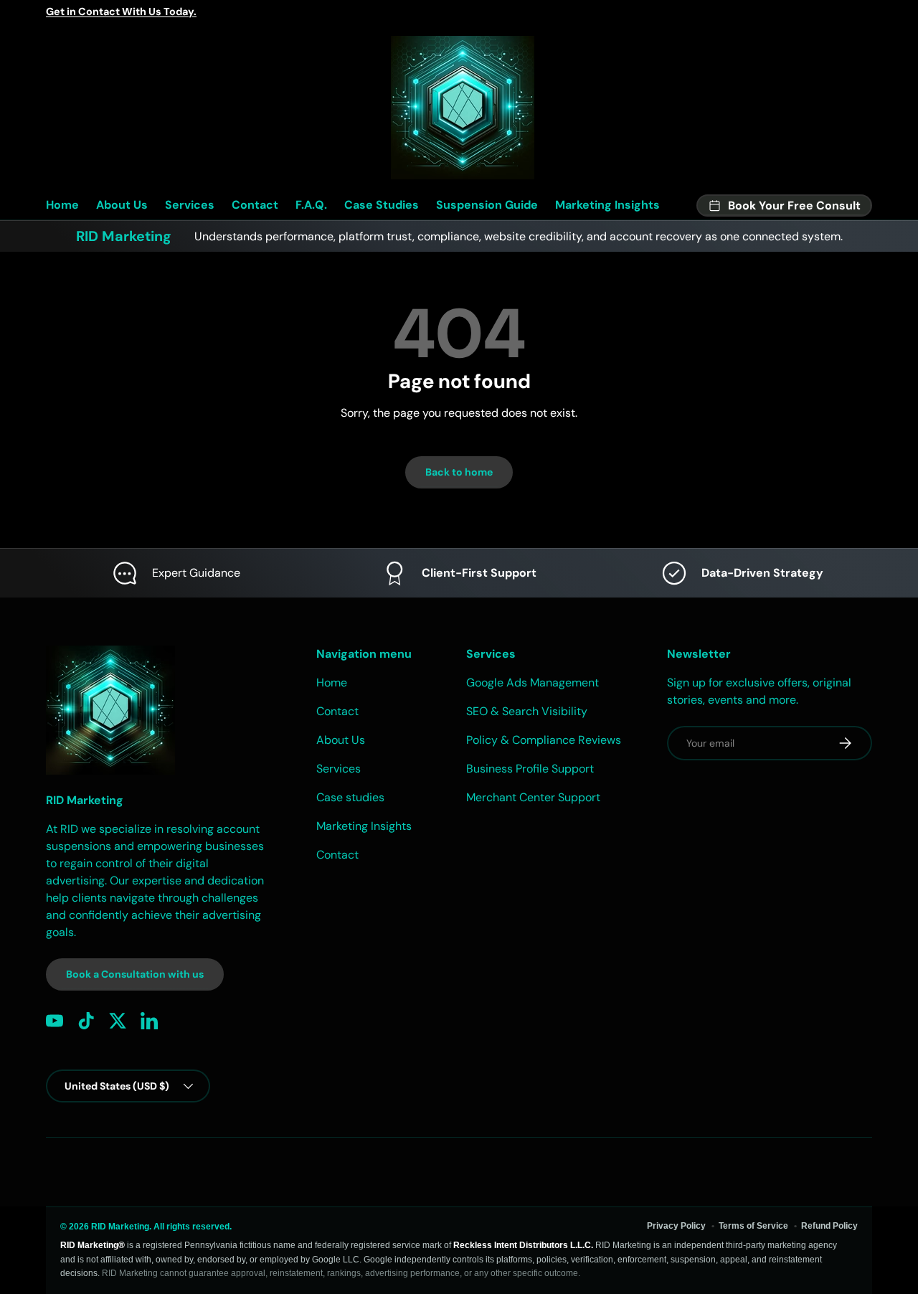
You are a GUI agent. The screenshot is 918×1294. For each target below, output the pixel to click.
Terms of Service (753, 1226)
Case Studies (381, 204)
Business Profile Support (530, 768)
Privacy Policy (676, 1226)
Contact (255, 204)
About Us (122, 204)
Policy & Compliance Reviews (543, 739)
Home (62, 204)
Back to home (459, 472)
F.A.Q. (311, 204)
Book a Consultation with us (135, 974)
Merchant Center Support (533, 797)
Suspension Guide (487, 204)
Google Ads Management (532, 682)
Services (189, 204)
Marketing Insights (607, 204)
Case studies (350, 797)
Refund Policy (829, 1226)
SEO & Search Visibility (526, 711)
